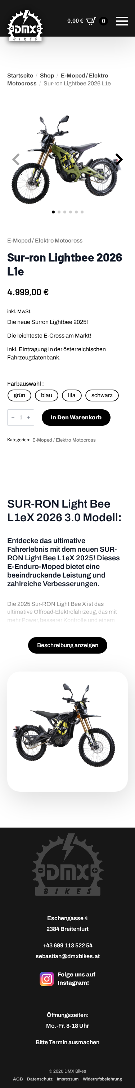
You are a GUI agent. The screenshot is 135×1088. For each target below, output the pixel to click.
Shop (47, 75)
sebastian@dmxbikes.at (68, 956)
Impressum (67, 1079)
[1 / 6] (67, 159)
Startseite (20, 75)
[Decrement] (13, 417)
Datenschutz (40, 1079)
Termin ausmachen (74, 1042)
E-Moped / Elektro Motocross (44, 240)
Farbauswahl (24, 384)
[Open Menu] (122, 21)
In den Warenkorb (76, 417)
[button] (119, 159)
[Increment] (28, 417)
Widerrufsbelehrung (102, 1079)
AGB (18, 1079)
